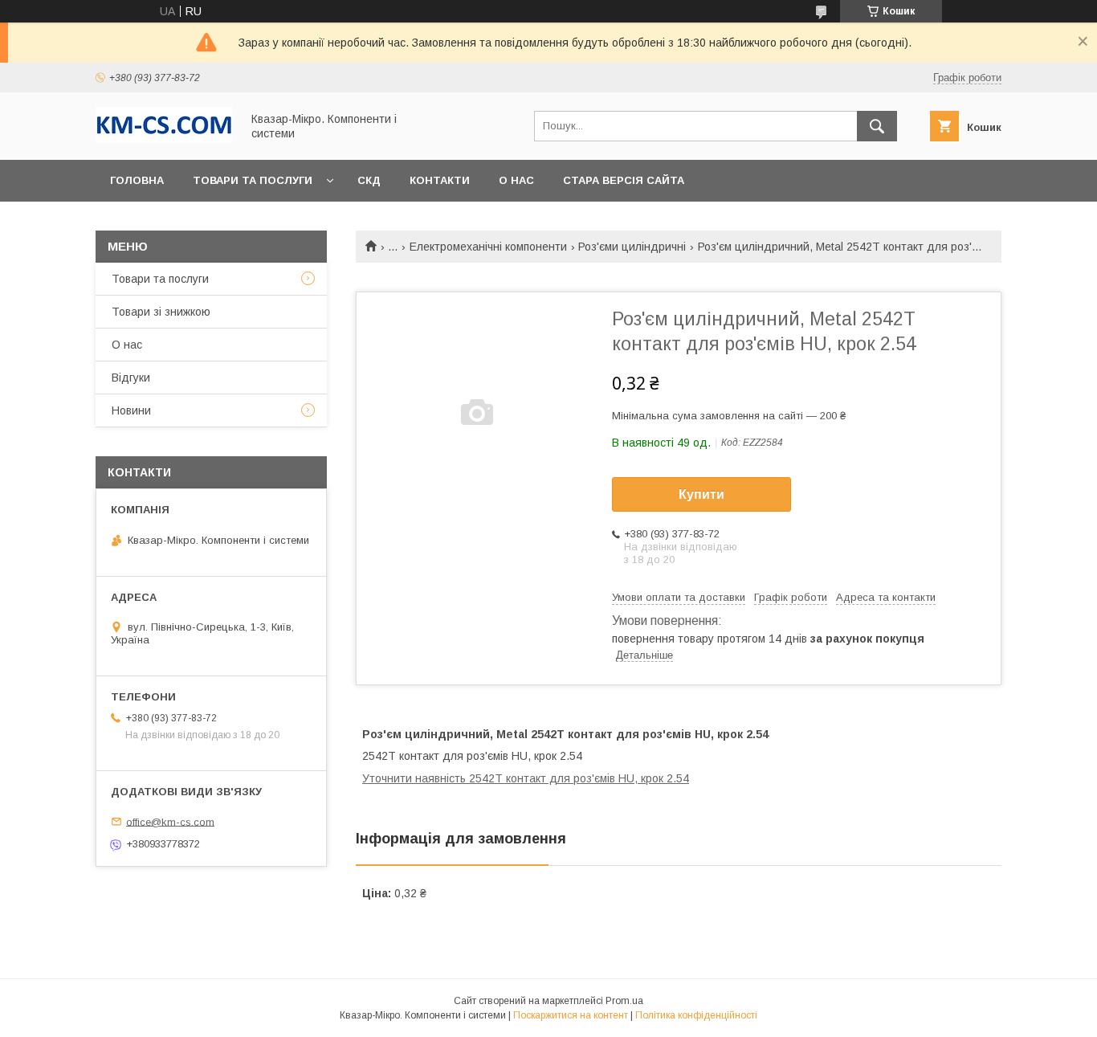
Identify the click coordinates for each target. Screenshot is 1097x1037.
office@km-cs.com (170, 821)
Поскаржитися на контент (570, 1015)
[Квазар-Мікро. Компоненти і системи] (164, 139)
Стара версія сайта (623, 180)
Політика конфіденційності (696, 1015)
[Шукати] (877, 126)
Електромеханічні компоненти (488, 246)
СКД (369, 180)
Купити (701, 494)
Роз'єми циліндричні (632, 246)
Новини (131, 410)
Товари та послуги (252, 180)
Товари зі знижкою (161, 311)
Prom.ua (624, 1000)
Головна (137, 180)
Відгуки (131, 377)
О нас (516, 180)
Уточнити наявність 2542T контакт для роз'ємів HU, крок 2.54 (525, 778)
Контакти (440, 180)
